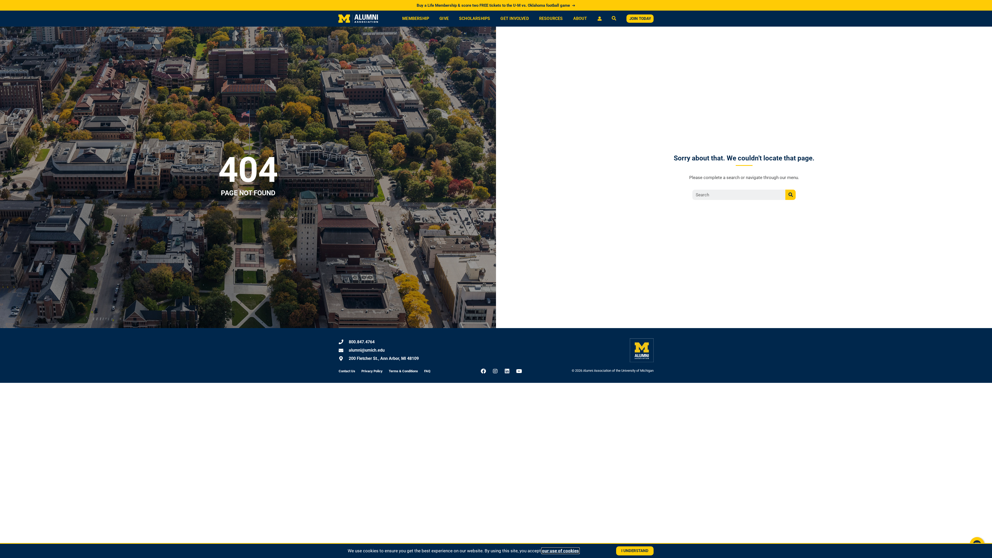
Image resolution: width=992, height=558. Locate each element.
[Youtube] (519, 371)
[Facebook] (483, 371)
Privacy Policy (372, 371)
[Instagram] (495, 371)
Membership (415, 18)
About (580, 18)
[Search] (790, 195)
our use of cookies (560, 550)
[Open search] (614, 18)
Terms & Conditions (403, 371)
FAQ (427, 371)
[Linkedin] (507, 371)
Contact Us (347, 371)
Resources (551, 18)
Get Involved (514, 18)
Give (444, 18)
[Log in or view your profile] (599, 18)
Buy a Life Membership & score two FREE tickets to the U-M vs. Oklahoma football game (496, 5)
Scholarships (474, 18)
